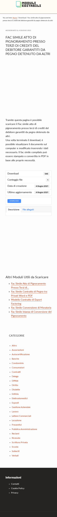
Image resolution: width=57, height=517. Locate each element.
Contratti (16, 372)
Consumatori (18, 368)
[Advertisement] (28, 88)
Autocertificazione (21, 354)
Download (14, 201)
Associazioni (18, 350)
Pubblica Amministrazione (24, 429)
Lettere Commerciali (21, 416)
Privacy (14, 493)
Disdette (16, 390)
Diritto (15, 385)
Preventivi (17, 425)
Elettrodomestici (20, 398)
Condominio (18, 363)
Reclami (15, 434)
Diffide (15, 381)
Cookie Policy (17, 488)
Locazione (16, 420)
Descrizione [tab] (14, 209)
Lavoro (15, 412)
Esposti (15, 403)
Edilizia (15, 394)
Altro (14, 346)
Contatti (15, 484)
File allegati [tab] (28, 209)
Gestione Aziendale (21, 407)
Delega (15, 376)
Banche (15, 359)
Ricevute (16, 438)
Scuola (15, 447)
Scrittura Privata (20, 442)
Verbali (15, 456)
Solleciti (16, 451)
